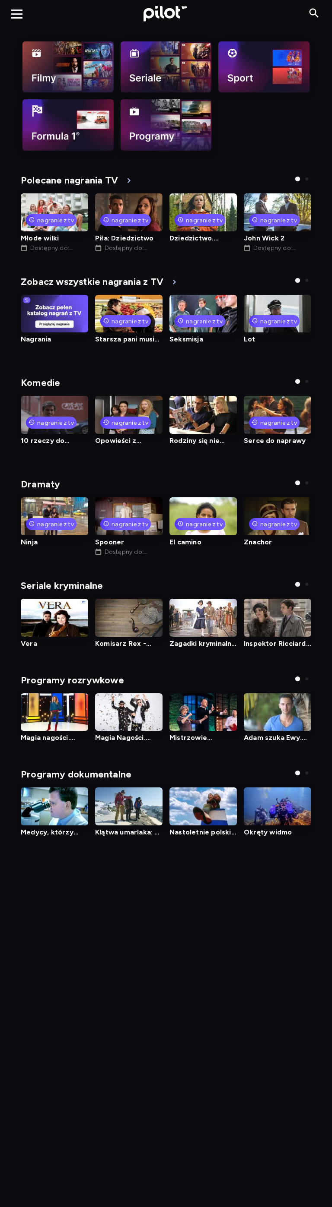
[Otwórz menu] (17, 13)
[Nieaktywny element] (68, 66)
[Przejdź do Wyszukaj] (314, 14)
